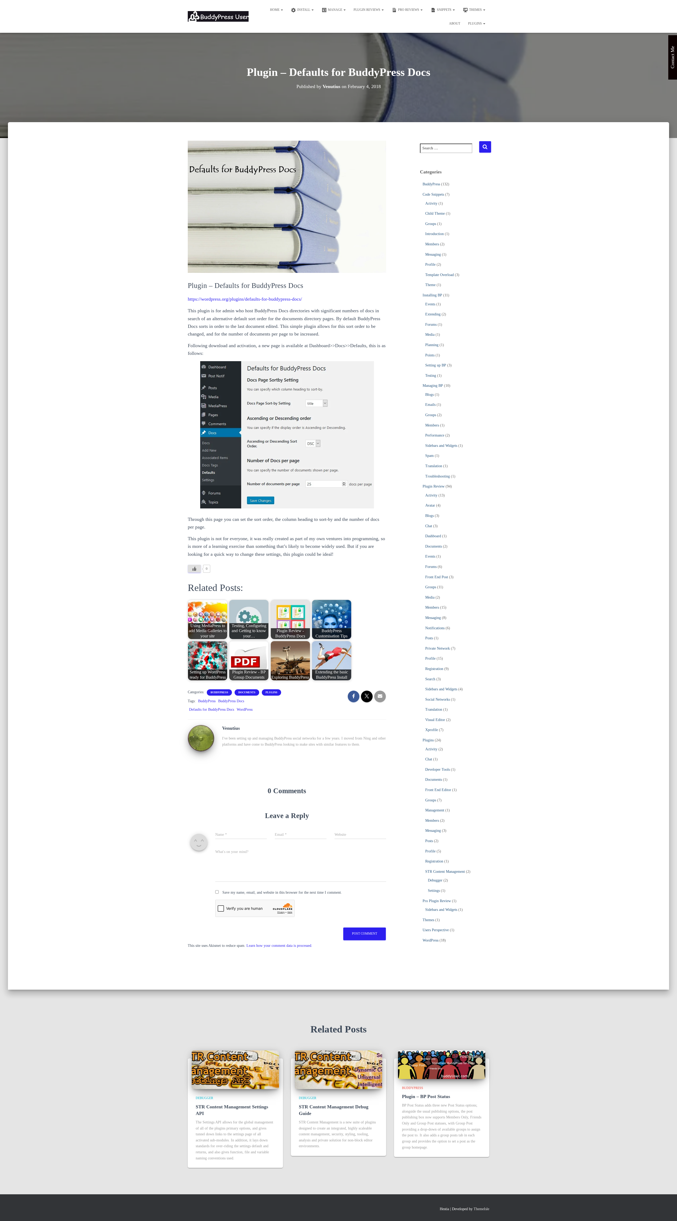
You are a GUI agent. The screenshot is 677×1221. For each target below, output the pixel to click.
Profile (430, 265)
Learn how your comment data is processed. (279, 946)
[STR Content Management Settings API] (235, 1069)
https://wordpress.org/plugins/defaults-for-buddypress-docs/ (245, 299)
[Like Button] (194, 569)
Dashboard (433, 536)
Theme (430, 285)
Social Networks (437, 699)
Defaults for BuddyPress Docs (211, 710)
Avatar (430, 505)
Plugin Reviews (367, 10)
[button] (281, 10)
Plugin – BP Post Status (426, 1096)
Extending (433, 314)
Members (432, 244)
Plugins (475, 23)
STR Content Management (445, 872)
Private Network (437, 648)
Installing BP (432, 295)
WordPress (245, 710)
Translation (433, 466)
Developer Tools (437, 770)
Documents (246, 692)
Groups (430, 224)
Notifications (435, 628)
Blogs (429, 395)
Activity (431, 203)
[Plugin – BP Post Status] (441, 1064)
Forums (431, 325)
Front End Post (436, 577)
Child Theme (435, 213)
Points (429, 355)
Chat (428, 526)
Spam (429, 456)
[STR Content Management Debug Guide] (338, 1069)
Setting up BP (435, 365)
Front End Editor (438, 790)
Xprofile (431, 730)
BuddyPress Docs (231, 701)
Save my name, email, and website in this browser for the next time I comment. (282, 892)
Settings (434, 891)
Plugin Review (434, 486)
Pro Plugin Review (437, 901)
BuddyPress (219, 692)
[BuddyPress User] (218, 16)
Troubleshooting (437, 476)
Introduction (434, 234)
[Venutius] (201, 738)
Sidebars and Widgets (441, 446)
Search (430, 679)
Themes (428, 920)
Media (429, 335)
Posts (429, 638)
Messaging (433, 254)
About (454, 23)
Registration (434, 669)
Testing (430, 376)
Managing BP (433, 386)
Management (434, 810)
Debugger (435, 880)
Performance (434, 435)
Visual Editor (435, 720)
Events (430, 304)
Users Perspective (436, 930)
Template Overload (439, 275)
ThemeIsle (481, 1209)
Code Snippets (433, 194)
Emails (430, 405)
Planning (431, 345)
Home (275, 10)
